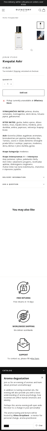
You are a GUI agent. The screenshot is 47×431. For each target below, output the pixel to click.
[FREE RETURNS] (23, 287)
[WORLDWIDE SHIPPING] (23, 316)
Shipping (16, 71)
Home (5, 18)
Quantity (7, 80)
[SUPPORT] (23, 344)
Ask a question (10, 184)
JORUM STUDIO (10, 57)
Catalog (7, 370)
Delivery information (14, 177)
